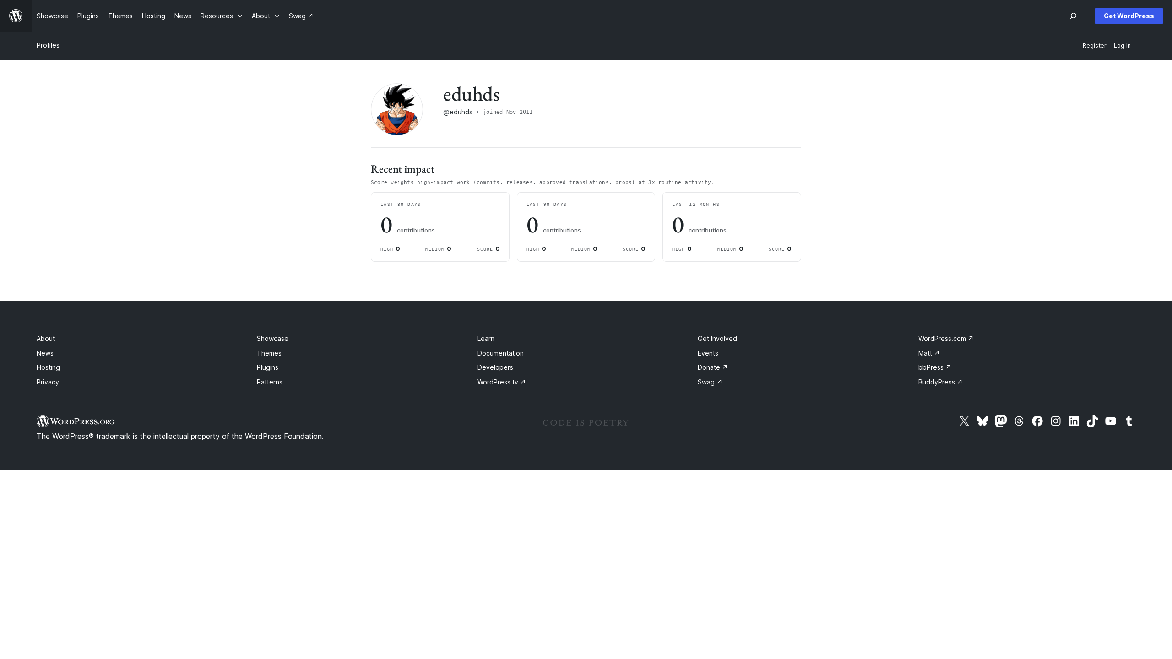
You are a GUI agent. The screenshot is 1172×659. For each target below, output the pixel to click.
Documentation (500, 353)
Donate (713, 367)
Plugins (267, 367)
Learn (485, 338)
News (45, 353)
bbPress (934, 367)
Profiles (48, 45)
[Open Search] (1073, 16)
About (46, 338)
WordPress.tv (501, 382)
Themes (269, 353)
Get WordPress (1129, 16)
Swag (710, 382)
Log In (1122, 45)
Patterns (269, 382)
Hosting (48, 367)
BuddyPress (940, 382)
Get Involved (717, 338)
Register (1095, 45)
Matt (929, 353)
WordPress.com (946, 338)
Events (708, 353)
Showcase (272, 338)
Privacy (48, 382)
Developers (495, 367)
